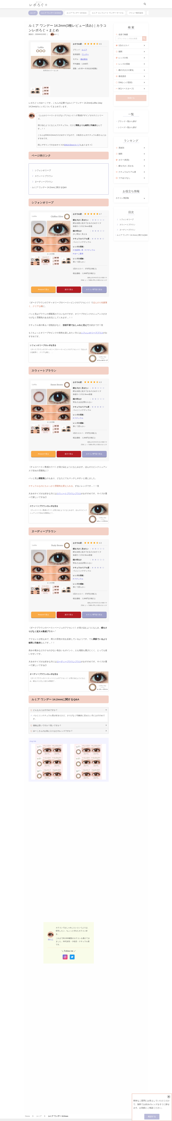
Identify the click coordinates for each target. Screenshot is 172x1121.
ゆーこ (50, 939)
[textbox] (129, 38)
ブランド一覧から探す (127, 121)
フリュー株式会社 (136, 13)
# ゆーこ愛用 (78, 254)
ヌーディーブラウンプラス (69, 662)
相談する (152, 1116)
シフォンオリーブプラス (92, 333)
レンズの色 (123, 58)
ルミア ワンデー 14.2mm (51, 13)
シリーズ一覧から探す (127, 127)
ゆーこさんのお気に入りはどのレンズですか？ (53, 731)
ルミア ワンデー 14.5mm (77, 13)
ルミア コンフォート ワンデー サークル (108, 13)
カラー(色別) (123, 160)
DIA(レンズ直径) (125, 82)
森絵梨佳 (84, 59)
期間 (120, 51)
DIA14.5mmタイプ (72, 145)
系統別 (121, 148)
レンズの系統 (124, 64)
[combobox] (129, 38)
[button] (67, 64)
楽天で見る (69, 289)
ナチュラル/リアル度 (127, 172)
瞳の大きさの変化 (126, 70)
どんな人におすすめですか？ (45, 710)
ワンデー (85, 54)
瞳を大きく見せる (126, 166)
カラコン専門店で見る (94, 289)
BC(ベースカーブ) (126, 88)
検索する (131, 98)
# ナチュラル (90, 250)
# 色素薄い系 (78, 250)
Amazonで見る (43, 289)
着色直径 (122, 76)
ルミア (33, 13)
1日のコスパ (123, 45)
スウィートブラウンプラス (69, 493)
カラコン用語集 (122, 198)
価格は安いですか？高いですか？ (47, 725)
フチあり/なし (124, 178)
